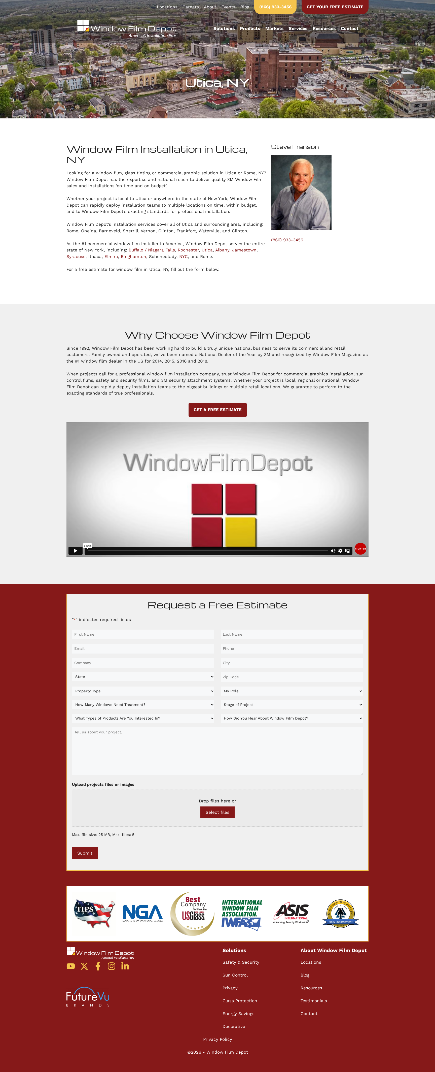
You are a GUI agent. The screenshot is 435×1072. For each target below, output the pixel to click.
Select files (217, 812)
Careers (191, 6)
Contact (349, 28)
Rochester (188, 249)
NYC (183, 256)
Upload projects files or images (103, 784)
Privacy (230, 987)
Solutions (224, 28)
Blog (244, 6)
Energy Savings (239, 1013)
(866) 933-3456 (287, 239)
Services (298, 28)
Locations (167, 6)
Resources (324, 28)
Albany (222, 249)
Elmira (111, 256)
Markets (274, 28)
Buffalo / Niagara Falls (152, 249)
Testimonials (314, 1000)
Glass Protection (240, 1000)
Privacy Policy (217, 1039)
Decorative (234, 1026)
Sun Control (235, 975)
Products (250, 28)
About (210, 6)
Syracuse (76, 256)
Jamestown (244, 249)
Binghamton (133, 256)
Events (228, 6)
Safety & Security (241, 962)
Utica (207, 249)
